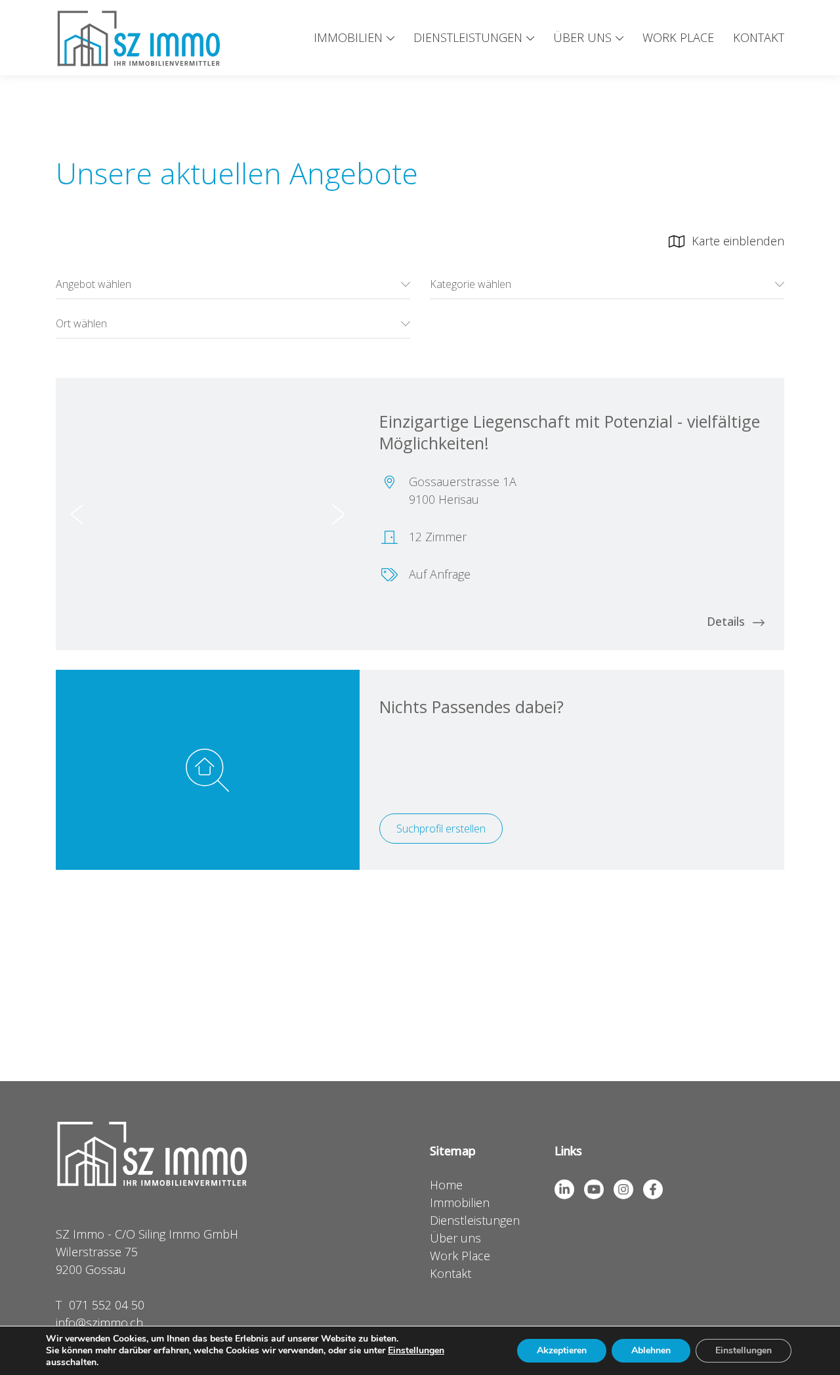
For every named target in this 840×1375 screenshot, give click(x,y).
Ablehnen (651, 1350)
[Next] (338, 514)
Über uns (582, 37)
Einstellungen (416, 1351)
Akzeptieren (562, 1350)
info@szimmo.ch (99, 1322)
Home (446, 1185)
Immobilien (348, 37)
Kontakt (758, 37)
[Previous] (77, 514)
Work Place (678, 37)
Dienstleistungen (467, 37)
